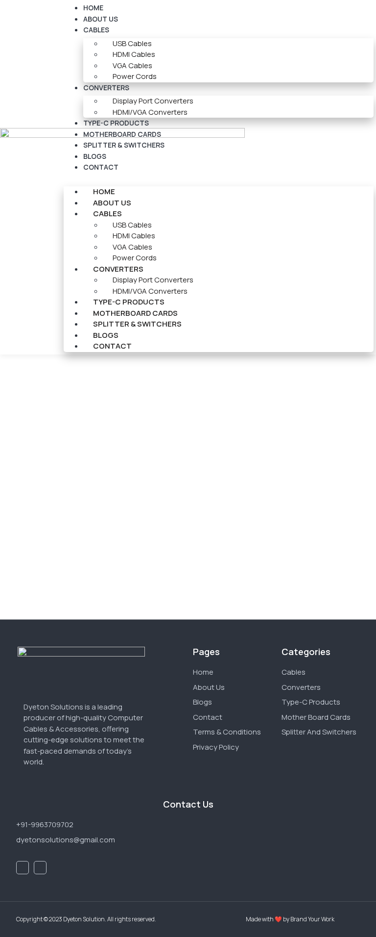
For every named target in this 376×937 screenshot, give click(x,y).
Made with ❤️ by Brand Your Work (290, 919)
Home (104, 191)
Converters (106, 87)
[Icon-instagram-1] (40, 867)
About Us (100, 19)
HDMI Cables (134, 54)
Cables (96, 29)
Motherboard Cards (122, 134)
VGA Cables (132, 65)
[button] (219, 178)
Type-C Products (116, 122)
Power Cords (135, 76)
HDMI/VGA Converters (150, 112)
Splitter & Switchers (123, 145)
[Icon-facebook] (22, 867)
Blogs (94, 156)
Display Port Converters (153, 101)
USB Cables (132, 43)
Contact (100, 167)
